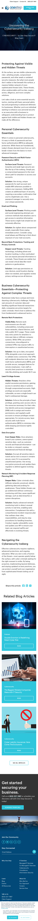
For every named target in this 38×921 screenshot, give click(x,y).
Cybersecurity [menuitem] (24, 868)
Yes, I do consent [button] (12, 917)
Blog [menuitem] (3, 881)
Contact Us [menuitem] (23, 1)
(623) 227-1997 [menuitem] (32, 1)
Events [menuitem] (4, 883)
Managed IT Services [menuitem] (26, 863)
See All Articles (19, 763)
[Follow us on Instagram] (19, 842)
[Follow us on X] (15, 842)
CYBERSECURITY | (10, 35)
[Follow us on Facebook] (3, 842)
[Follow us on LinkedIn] (11, 842)
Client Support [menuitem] (14, 1)
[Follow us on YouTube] (7, 842)
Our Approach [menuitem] (24, 883)
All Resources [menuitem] (6, 886)
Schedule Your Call (30, 8)
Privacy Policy (4, 908)
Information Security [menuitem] (26, 872)
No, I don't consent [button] (25, 917)
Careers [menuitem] (22, 886)
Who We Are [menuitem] (23, 881)
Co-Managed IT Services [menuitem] (27, 865)
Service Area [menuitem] (23, 888)
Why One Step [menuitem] (6, 860)
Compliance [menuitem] (23, 870)
